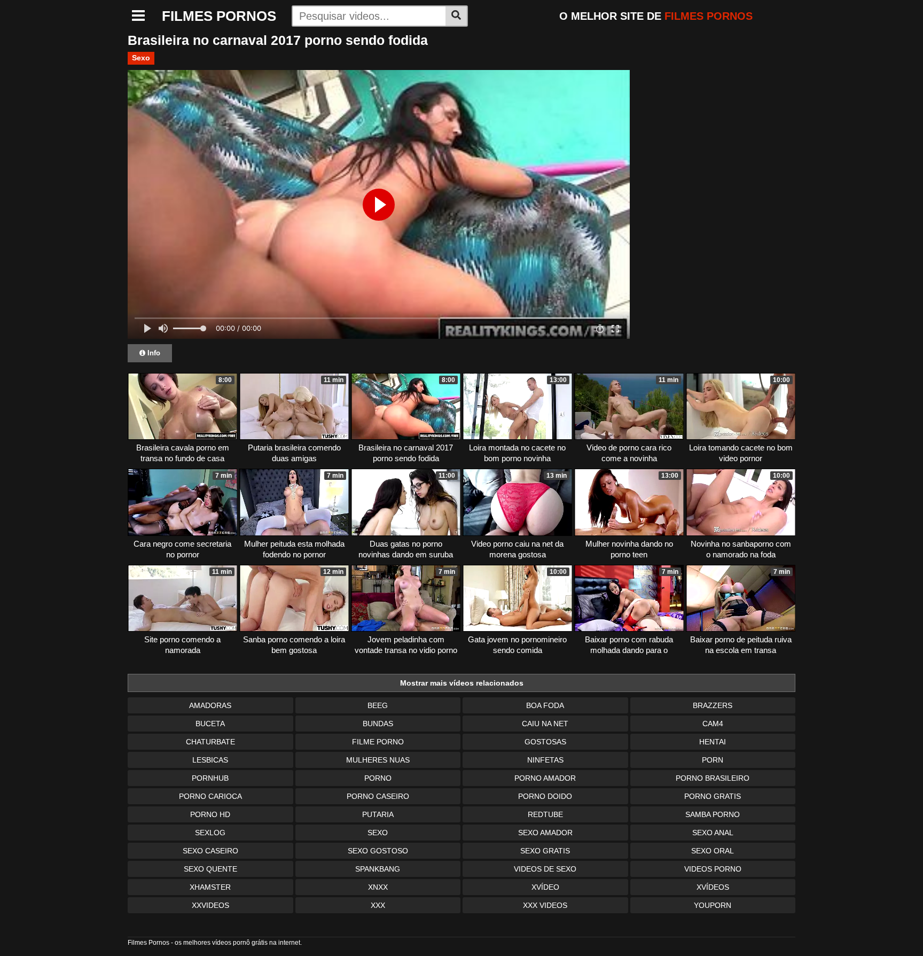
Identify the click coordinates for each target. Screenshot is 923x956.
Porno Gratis (712, 796)
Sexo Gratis (545, 850)
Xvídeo (545, 887)
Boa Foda (545, 705)
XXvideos (210, 905)
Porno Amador (545, 778)
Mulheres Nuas (378, 760)
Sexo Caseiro (210, 850)
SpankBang (377, 869)
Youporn (712, 905)
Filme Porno (378, 741)
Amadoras (210, 705)
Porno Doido (545, 796)
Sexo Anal (712, 832)
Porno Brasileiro (712, 778)
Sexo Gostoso (378, 850)
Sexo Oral (712, 850)
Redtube (545, 814)
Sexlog (210, 832)
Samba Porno (712, 814)
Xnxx (378, 887)
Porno (378, 778)
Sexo (141, 57)
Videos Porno (712, 869)
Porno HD (210, 814)
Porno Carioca (210, 796)
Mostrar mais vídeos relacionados (461, 683)
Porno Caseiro (378, 796)
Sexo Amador (545, 832)
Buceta (210, 723)
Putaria (378, 814)
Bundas (378, 723)
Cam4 (712, 723)
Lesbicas (210, 760)
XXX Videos (545, 905)
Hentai (712, 741)
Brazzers (712, 705)
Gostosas (545, 741)
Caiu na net (545, 723)
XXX (378, 905)
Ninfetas (545, 760)
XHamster (210, 887)
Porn (712, 760)
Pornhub (210, 778)
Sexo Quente (210, 869)
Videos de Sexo (545, 869)
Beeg (377, 705)
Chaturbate (210, 741)
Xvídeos (713, 887)
